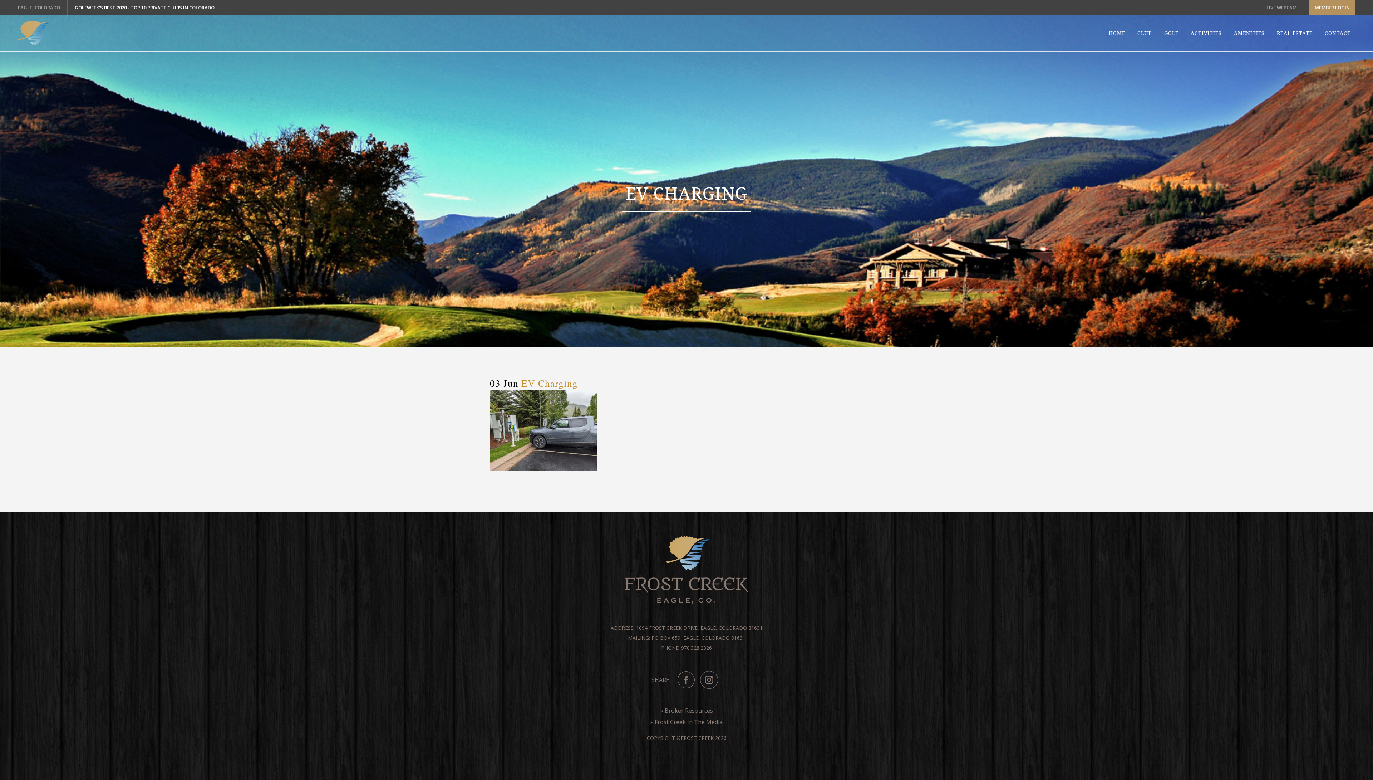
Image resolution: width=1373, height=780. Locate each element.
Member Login (1332, 7)
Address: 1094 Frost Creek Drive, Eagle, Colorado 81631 (687, 627)
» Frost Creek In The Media (686, 722)
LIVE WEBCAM (1281, 7)
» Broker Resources (686, 711)
